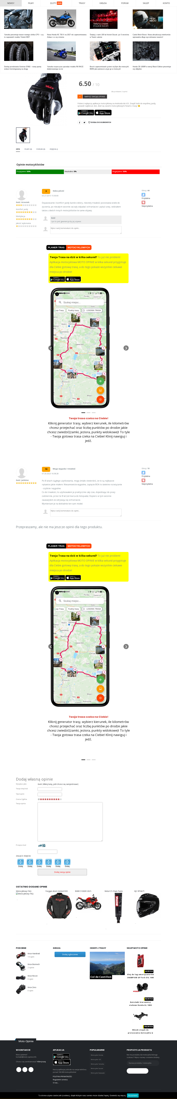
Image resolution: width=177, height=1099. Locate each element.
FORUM (125, 3)
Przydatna (146, 198)
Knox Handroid (34, 953)
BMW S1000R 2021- (83, 891)
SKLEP (146, 3)
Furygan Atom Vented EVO (56, 891)
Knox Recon (33, 976)
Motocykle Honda (97, 1055)
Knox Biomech (34, 964)
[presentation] (20, 93)
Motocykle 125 (96, 1059)
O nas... (56, 1083)
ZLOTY (56, 3)
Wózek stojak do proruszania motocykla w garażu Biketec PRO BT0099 (140, 1033)
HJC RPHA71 (139, 891)
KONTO (166, 3)
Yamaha (7, 32)
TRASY (82, 3)
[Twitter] (84, 122)
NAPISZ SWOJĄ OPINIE (94, 96)
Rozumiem (132, 1095)
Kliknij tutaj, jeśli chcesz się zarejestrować (60, 784)
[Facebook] (79, 122)
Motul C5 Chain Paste (114, 891)
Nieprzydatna (147, 206)
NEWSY (10, 3)
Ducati (92, 32)
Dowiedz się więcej (118, 1095)
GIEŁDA (103, 3)
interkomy (136, 32)
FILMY (31, 3)
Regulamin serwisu (60, 1079)
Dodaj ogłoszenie (70, 954)
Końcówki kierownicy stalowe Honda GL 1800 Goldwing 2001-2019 (140, 1005)
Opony (6, 64)
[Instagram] (31, 1069)
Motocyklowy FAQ (23, 891)
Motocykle (94, 64)
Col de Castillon (100, 977)
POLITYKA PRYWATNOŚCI (62, 1076)
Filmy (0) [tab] (28, 149)
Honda (49, 32)
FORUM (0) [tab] (40, 149)
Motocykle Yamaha (97, 1064)
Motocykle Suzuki (97, 1068)
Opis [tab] (18, 149)
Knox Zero (32, 987)
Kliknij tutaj (41, 1061)
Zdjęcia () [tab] (54, 149)
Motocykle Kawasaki (98, 1073)
